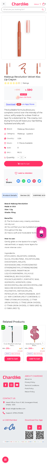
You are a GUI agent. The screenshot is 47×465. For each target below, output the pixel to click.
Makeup (21, 134)
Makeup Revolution (26, 129)
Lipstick (29, 134)
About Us (28, 379)
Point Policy (29, 388)
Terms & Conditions (32, 385)
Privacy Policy (30, 382)
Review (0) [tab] (25, 195)
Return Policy (30, 392)
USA (19, 138)
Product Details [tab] (10, 195)
